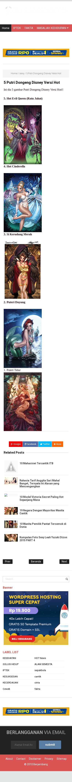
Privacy (49, 758)
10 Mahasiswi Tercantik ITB (36, 463)
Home (5, 28)
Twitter (46, 444)
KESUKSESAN (10, 676)
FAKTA (29, 28)
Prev (7, 561)
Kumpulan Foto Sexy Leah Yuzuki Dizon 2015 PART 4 (43, 539)
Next (64, 561)
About (9, 758)
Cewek (6, 688)
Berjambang (40, 764)
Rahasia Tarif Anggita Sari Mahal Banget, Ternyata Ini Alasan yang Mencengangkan (40, 483)
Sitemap (62, 758)
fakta (37, 688)
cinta (37, 682)
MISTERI (41, 35)
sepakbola (40, 670)
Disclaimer (35, 758)
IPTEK (17, 28)
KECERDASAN (10, 682)
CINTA (28, 35)
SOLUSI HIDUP (11, 664)
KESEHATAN (9, 658)
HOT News (40, 658)
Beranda (36, 561)
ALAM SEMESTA (43, 664)
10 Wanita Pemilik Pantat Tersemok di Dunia (43, 525)
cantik (38, 676)
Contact (20, 758)
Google (17, 444)
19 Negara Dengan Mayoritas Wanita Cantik (42, 512)
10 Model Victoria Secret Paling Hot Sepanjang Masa (42, 498)
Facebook (31, 444)
